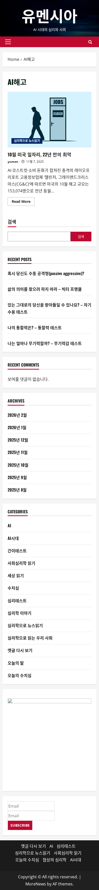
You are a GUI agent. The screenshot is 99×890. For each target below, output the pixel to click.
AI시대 (13, 538)
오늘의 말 (16, 663)
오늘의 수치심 (19, 675)
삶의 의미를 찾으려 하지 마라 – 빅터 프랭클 (45, 289)
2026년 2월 (17, 415)
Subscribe (20, 825)
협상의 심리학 (55, 860)
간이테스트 (17, 551)
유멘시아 (49, 15)
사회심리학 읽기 (21, 563)
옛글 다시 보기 (20, 650)
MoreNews (35, 884)
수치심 (13, 588)
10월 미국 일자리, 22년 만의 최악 (49, 120)
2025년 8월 (17, 490)
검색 (12, 222)
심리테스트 (17, 600)
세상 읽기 (16, 575)
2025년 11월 (18, 452)
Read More (23, 202)
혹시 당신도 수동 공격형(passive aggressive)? (46, 273)
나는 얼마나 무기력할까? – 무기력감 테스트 (45, 343)
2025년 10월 (18, 465)
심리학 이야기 (19, 613)
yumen (13, 161)
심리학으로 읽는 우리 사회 (30, 638)
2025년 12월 (18, 440)
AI (9, 525)
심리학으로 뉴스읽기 (27, 141)
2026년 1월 (17, 427)
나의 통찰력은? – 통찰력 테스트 (35, 327)
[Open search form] (90, 42)
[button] (8, 42)
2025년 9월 (17, 477)
